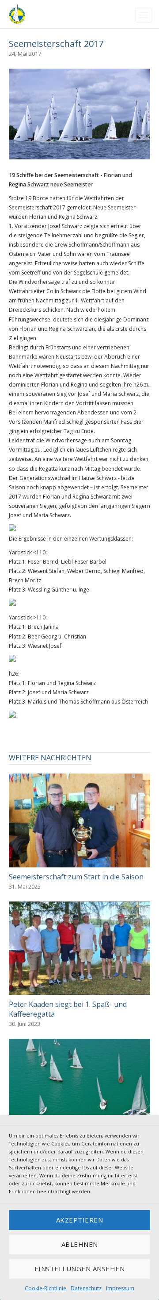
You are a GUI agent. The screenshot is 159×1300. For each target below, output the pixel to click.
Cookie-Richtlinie (45, 1288)
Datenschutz (86, 1288)
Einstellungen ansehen (79, 1268)
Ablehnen (79, 1244)
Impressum (120, 1288)
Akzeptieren (79, 1219)
